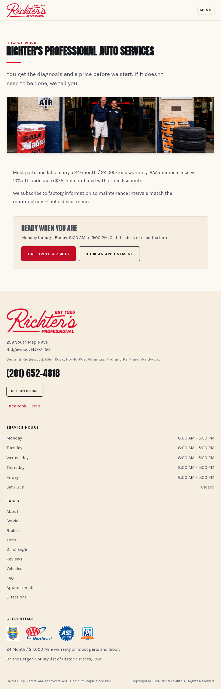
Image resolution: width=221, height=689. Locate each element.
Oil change (16, 549)
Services (14, 520)
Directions (16, 597)
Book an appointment (109, 254)
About (12, 511)
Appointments (20, 587)
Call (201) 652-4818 (48, 254)
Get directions (25, 391)
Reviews (14, 559)
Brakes (13, 530)
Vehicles (14, 568)
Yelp (36, 405)
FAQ (10, 578)
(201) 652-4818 (33, 373)
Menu (206, 10)
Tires (11, 539)
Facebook (16, 405)
